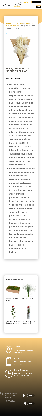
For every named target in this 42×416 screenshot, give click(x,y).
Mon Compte (36, 2)
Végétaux (19, 23)
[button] (7, 34)
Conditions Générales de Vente (12, 396)
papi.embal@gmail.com (22, 361)
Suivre (30, 395)
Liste (38, 6)
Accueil (9, 23)
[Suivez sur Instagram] (23, 403)
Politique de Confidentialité (10, 400)
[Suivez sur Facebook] (23, 395)
